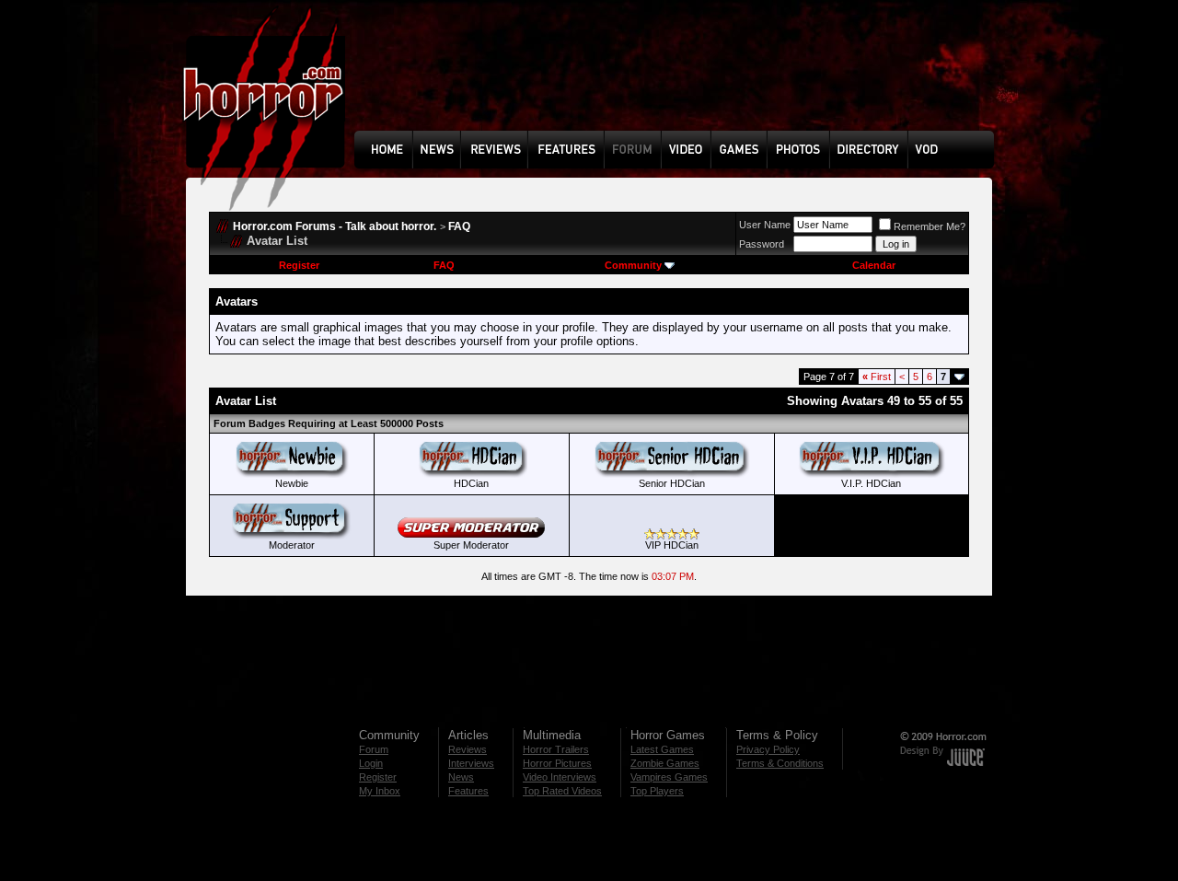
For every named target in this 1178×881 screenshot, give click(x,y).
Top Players (657, 790)
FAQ (459, 226)
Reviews (467, 749)
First (876, 376)
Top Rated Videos (562, 790)
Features (468, 790)
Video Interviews (559, 776)
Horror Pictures (557, 763)
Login (371, 763)
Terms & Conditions (780, 763)
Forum (373, 749)
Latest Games (662, 749)
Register (299, 265)
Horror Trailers (556, 749)
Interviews (471, 763)
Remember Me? (929, 226)
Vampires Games (669, 776)
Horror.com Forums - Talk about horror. (334, 226)
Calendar (873, 265)
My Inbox (379, 790)
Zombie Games (664, 763)
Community (633, 265)
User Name (765, 224)
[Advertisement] (680, 79)
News (461, 776)
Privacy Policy (768, 749)
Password (761, 243)
